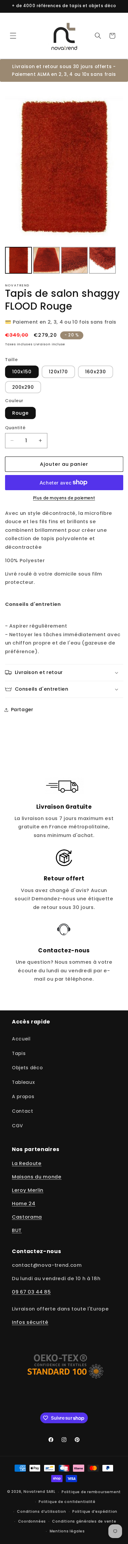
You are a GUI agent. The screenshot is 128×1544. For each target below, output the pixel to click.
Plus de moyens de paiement (64, 498)
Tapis (19, 1053)
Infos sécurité (30, 1322)
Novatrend (35, 1491)
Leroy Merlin (27, 1190)
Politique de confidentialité (67, 1501)
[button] (13, 36)
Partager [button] (22, 709)
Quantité (15, 428)
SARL (50, 1491)
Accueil (21, 1039)
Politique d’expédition (94, 1511)
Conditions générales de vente (84, 1521)
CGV (17, 1126)
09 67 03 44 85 (31, 1292)
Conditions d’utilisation (41, 1511)
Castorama (27, 1217)
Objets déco (27, 1068)
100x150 (22, 372)
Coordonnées (32, 1521)
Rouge (20, 413)
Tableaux (23, 1082)
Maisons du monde (37, 1176)
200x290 (23, 387)
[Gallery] (64, 180)
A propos (23, 1096)
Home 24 (23, 1203)
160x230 (95, 372)
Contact (22, 1111)
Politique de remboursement (91, 1491)
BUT (17, 1230)
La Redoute (27, 1163)
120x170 (58, 372)
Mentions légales (67, 1531)
